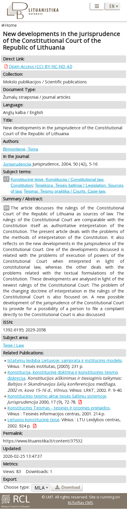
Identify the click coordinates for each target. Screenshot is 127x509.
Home (11, 25)
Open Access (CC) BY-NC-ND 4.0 (40, 66)
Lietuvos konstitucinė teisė (33, 419)
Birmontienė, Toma (20, 149)
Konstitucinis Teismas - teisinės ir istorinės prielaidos (58, 408)
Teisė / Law (13, 345)
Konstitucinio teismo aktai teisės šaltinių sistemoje (56, 396)
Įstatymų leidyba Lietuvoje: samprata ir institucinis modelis (64, 360)
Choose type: (17, 487)
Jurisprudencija (17, 164)
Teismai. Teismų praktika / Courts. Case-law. (65, 191)
